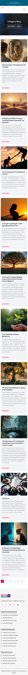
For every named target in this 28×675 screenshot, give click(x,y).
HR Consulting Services (7, 617)
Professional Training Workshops (9, 637)
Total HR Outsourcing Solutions (9, 655)
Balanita (14, 672)
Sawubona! (5, 498)
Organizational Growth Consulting (9, 620)
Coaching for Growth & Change (9, 632)
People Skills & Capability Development (10, 635)
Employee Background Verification (10, 660)
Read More (5, 88)
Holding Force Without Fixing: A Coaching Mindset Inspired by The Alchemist (13, 120)
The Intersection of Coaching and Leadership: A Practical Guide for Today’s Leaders (13, 443)
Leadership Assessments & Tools (9, 645)
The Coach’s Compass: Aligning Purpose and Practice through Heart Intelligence (12, 279)
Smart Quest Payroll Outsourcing (9, 658)
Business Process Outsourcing (9, 663)
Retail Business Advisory (8, 623)
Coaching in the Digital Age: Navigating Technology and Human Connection (13, 550)
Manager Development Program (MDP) (10, 640)
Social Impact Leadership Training (9, 643)
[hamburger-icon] (24, 10)
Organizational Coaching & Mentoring (10, 615)
